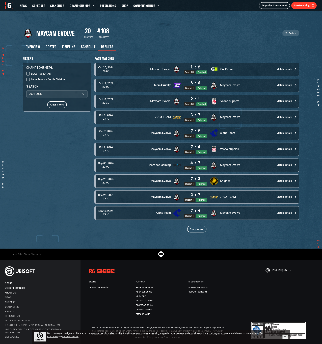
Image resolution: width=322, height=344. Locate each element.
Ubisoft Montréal (99, 287)
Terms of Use (13, 315)
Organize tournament (274, 5)
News (8, 297)
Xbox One (141, 296)
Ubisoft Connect (15, 288)
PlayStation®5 (144, 301)
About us (10, 293)
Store (8, 283)
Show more (196, 229)
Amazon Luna (143, 314)
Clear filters (57, 104)
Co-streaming (302, 5)
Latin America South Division (48, 79)
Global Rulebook (198, 287)
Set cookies (12, 336)
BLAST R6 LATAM (41, 73)
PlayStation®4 (144, 305)
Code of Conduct (198, 292)
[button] (196, 69)
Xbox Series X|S (144, 292)
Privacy (9, 311)
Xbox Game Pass (144, 287)
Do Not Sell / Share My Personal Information (32, 325)
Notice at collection (17, 320)
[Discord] (161, 254)
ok (285, 337)
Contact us (12, 306)
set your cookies (70, 336)
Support (10, 302)
